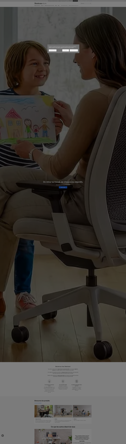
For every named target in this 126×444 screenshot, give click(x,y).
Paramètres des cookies (52, 50)
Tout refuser (65, 50)
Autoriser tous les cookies (73, 50)
